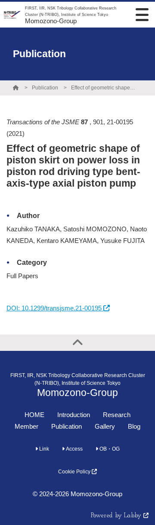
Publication (45, 88)
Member (26, 426)
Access (74, 449)
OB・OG (109, 449)
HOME (34, 414)
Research (116, 414)
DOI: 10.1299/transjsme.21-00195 (54, 308)
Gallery (105, 426)
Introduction (73, 414)
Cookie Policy (75, 472)
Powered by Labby (117, 516)
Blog (134, 426)
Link (43, 449)
